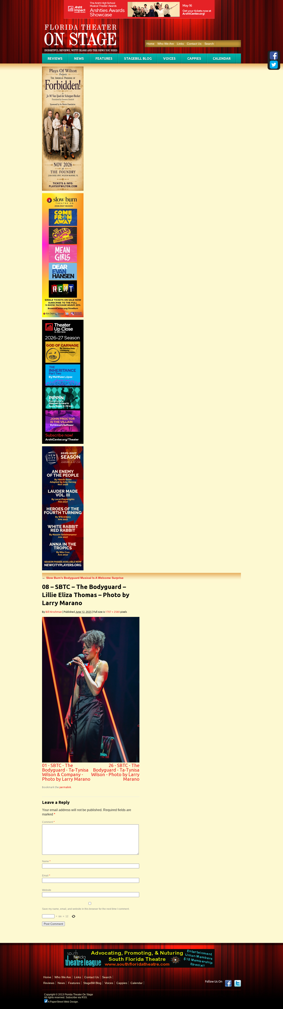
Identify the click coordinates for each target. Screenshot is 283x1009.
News (79, 58)
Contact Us (194, 43)
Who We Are (165, 43)
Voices (169, 58)
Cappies (194, 58)
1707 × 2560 (112, 611)
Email (46, 875)
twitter (237, 983)
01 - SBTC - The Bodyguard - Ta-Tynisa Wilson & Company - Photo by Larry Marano (66, 772)
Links (180, 43)
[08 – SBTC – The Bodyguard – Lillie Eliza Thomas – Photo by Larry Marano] (90, 761)
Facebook (228, 983)
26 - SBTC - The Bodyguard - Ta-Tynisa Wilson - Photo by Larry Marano (115, 772)
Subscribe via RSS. (76, 997)
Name (46, 861)
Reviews (55, 58)
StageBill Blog (138, 58)
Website (46, 890)
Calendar (222, 58)
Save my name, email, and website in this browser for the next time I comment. (85, 908)
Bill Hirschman (54, 611)
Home (150, 43)
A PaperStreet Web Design (62, 1001)
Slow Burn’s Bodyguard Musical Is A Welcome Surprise (82, 577)
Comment (48, 822)
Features (104, 58)
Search (209, 43)
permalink (65, 787)
